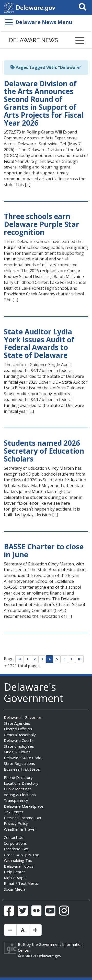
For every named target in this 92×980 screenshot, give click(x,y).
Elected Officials (18, 728)
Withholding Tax (18, 860)
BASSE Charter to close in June (44, 550)
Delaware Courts (18, 740)
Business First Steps (22, 769)
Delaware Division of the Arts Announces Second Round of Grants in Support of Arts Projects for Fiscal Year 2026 (44, 103)
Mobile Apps (15, 877)
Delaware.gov (49, 955)
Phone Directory (18, 777)
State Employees (19, 746)
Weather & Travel (19, 829)
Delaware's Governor (22, 717)
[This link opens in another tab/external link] (9, 7)
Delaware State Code (22, 757)
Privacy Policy (16, 823)
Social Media (14, 889)
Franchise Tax (16, 848)
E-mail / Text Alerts (21, 883)
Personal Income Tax (22, 817)
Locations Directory (21, 783)
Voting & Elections (20, 794)
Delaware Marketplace (23, 806)
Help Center (14, 871)
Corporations (15, 843)
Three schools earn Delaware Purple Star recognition (41, 224)
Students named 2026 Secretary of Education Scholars (44, 451)
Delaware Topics (18, 866)
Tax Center (14, 811)
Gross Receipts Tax (21, 854)
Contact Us (13, 837)
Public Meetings (18, 788)
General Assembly (20, 734)
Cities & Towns (17, 751)
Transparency (16, 800)
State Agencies (17, 723)
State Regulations (19, 763)
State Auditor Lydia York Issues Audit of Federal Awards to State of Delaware (39, 343)
